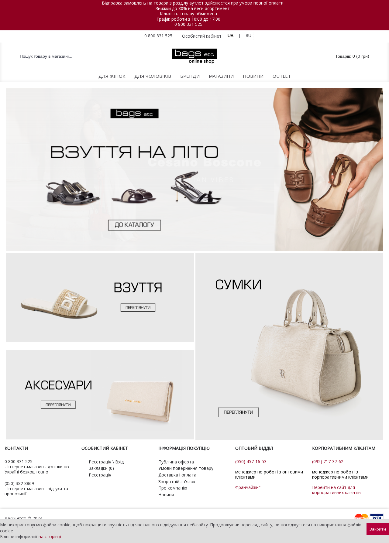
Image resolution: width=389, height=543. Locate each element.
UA (230, 35)
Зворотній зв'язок (176, 481)
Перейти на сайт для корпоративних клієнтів (336, 489)
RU (248, 35)
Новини (166, 494)
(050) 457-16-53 (251, 461)
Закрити (378, 529)
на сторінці (50, 536)
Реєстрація (100, 475)
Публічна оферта (176, 462)
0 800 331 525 (188, 24)
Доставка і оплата (177, 475)
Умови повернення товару (185, 468)
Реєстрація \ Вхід (106, 462)
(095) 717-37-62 (327, 461)
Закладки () (101, 468)
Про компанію (172, 488)
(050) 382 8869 (19, 483)
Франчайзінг (247, 487)
